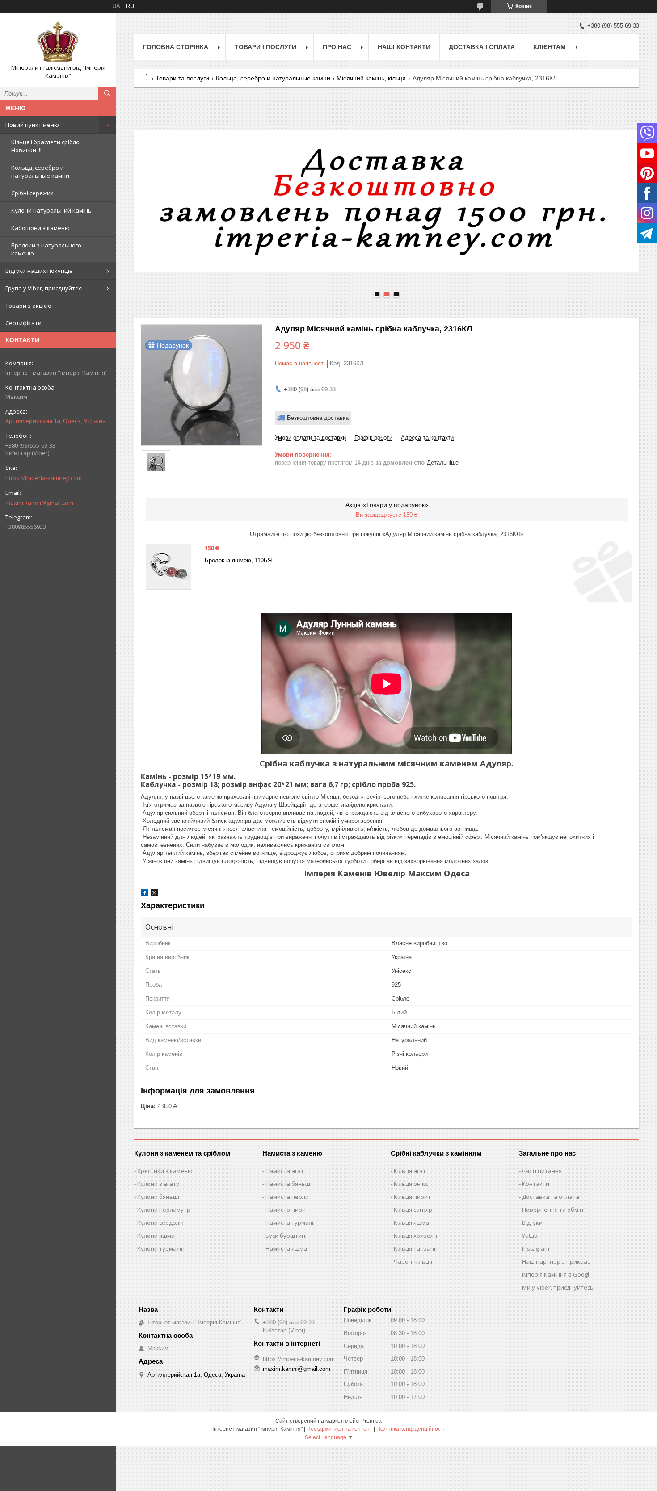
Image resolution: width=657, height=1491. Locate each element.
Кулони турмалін (161, 1248)
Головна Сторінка (175, 46)
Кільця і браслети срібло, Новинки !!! (46, 146)
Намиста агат (284, 1171)
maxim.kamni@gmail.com (39, 502)
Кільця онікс (411, 1184)
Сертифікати (23, 323)
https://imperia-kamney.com (43, 478)
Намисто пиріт (286, 1210)
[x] (154, 894)
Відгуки (532, 1223)
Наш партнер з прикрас (556, 1261)
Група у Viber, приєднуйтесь (45, 288)
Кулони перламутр (163, 1210)
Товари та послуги (182, 78)
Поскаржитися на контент (339, 1429)
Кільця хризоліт (416, 1235)
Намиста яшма (286, 1248)
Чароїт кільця (413, 1261)
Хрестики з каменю (165, 1171)
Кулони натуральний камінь (51, 210)
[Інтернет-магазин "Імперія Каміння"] (58, 41)
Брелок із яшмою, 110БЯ (238, 560)
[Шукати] (107, 93)
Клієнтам (549, 46)
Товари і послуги (265, 46)
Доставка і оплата (482, 46)
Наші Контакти (404, 46)
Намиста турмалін (291, 1223)
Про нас (337, 46)
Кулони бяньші (158, 1197)
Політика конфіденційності (410, 1429)
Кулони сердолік (160, 1223)
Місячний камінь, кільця (371, 78)
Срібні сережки (32, 193)
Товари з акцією (28, 306)
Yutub (530, 1235)
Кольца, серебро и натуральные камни (40, 171)
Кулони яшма (156, 1235)
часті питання (542, 1171)
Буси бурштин (285, 1235)
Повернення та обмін (552, 1210)
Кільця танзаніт (416, 1248)
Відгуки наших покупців (39, 271)
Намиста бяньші (288, 1184)
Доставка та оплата (550, 1197)
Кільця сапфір (413, 1210)
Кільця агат (410, 1171)
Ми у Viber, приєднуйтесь (558, 1287)
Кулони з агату (158, 1184)
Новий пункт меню (32, 125)
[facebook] (144, 894)
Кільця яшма (411, 1223)
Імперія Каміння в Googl (555, 1274)
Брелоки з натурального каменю (46, 249)
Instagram (535, 1248)
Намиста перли (287, 1197)
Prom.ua (371, 1421)
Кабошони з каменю (40, 228)
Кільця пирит (412, 1197)
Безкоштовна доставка (318, 418)
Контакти (535, 1184)
